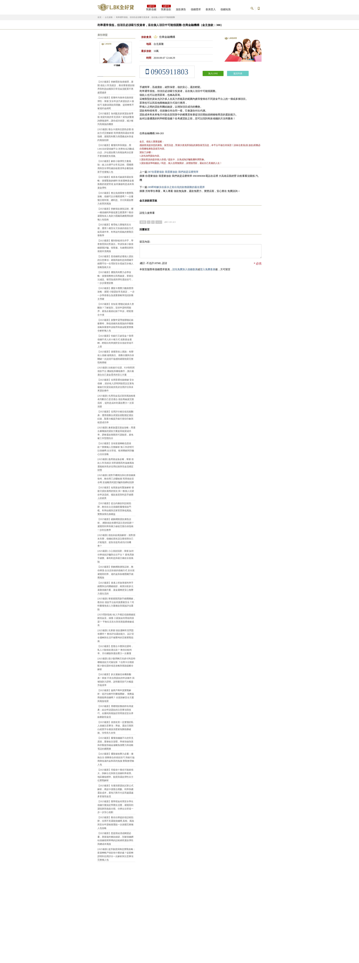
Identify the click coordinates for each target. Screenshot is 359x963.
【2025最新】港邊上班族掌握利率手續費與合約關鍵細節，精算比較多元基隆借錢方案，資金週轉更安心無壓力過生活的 (115, 588)
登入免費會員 (207, 269)
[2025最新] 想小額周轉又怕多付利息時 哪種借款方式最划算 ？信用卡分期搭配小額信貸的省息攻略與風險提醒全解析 (116, 664)
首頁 (99, 17)
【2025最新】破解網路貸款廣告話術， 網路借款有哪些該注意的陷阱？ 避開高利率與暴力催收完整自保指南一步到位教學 (115, 524)
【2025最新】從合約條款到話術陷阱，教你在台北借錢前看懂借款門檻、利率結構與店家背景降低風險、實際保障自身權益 (115, 508)
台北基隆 (109, 17)
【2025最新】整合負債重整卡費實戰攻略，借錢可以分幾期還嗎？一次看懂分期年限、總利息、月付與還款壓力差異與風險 (115, 198)
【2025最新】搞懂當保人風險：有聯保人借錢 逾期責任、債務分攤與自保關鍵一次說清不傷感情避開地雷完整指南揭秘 (115, 357)
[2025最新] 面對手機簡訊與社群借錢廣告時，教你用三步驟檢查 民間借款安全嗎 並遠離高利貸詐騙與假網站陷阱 (116, 479)
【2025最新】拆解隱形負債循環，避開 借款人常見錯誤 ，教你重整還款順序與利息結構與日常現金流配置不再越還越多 (115, 87)
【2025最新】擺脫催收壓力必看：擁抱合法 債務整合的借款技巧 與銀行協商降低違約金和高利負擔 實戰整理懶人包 (115, 759)
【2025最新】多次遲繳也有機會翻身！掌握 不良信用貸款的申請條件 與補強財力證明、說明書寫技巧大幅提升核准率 (115, 679)
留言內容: (145, 241)
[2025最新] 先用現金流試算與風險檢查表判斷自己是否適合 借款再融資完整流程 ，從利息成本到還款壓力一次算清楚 (116, 401)
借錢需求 (196, 9)
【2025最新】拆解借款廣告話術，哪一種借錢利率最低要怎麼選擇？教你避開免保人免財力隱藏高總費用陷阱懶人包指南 (115, 214)
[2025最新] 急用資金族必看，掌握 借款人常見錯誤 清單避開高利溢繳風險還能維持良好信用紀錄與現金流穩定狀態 (115, 464)
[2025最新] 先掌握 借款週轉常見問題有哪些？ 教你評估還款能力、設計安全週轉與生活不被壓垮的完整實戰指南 (115, 635)
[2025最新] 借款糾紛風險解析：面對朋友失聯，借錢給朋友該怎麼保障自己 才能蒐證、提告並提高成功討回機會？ (116, 540)
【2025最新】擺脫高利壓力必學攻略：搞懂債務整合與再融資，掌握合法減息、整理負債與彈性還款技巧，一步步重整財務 (115, 277)
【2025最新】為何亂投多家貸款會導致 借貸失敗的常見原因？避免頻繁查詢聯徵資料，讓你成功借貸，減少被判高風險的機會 (115, 119)
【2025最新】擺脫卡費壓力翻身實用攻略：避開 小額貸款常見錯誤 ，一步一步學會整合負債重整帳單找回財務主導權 (115, 293)
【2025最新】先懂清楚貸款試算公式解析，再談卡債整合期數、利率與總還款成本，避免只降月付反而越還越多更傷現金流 (115, 791)
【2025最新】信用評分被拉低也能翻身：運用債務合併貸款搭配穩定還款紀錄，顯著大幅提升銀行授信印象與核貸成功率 (115, 417)
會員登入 (211, 9)
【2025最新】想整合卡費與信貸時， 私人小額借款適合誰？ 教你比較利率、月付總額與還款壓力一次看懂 (115, 650)
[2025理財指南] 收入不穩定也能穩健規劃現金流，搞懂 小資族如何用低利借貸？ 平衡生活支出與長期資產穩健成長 (116, 620)
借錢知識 (225, 9)
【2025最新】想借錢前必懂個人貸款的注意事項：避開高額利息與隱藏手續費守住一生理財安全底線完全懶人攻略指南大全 (115, 261)
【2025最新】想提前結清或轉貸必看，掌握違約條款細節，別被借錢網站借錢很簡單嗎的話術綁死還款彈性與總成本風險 (115, 838)
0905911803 (168, 72)
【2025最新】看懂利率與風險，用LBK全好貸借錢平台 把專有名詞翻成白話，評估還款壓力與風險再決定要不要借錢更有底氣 (115, 150)
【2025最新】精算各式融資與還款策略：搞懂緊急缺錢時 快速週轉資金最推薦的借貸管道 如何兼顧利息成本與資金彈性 (115, 182)
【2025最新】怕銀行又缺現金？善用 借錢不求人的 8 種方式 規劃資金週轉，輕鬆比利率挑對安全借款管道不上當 (115, 341)
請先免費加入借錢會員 (185, 269)
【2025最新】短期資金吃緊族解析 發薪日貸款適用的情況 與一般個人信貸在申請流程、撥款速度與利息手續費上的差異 (115, 492)
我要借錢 (151, 8)
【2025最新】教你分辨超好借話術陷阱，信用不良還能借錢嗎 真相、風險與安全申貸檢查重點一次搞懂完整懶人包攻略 (115, 822)
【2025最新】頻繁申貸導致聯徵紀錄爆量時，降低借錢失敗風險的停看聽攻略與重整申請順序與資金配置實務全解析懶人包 (115, 325)
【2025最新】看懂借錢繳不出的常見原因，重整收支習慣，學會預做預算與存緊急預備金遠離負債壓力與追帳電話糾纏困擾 (115, 743)
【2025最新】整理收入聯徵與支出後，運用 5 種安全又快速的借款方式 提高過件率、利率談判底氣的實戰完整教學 (115, 230)
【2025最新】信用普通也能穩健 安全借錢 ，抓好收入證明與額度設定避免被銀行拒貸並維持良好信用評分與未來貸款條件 (115, 385)
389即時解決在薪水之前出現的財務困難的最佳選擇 (176, 187)
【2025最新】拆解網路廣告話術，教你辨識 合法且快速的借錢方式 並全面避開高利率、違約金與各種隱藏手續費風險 (115, 572)
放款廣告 (181, 9)
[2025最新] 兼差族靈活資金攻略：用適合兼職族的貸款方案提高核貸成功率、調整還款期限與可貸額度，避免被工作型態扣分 (116, 433)
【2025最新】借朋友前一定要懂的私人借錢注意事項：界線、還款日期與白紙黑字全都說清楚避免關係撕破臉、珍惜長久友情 (115, 727)
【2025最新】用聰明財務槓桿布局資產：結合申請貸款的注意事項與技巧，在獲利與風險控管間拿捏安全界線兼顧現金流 (115, 711)
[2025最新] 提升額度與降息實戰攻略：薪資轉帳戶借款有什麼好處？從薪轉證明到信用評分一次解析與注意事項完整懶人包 (116, 854)
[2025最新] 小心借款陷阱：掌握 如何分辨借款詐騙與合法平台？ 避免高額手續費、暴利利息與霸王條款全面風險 (115, 556)
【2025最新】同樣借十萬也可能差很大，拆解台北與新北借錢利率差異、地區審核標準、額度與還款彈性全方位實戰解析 (115, 775)
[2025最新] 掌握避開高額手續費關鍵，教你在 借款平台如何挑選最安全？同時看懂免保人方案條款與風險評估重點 (116, 604)
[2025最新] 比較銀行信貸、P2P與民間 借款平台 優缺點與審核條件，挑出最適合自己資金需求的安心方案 (115, 371)
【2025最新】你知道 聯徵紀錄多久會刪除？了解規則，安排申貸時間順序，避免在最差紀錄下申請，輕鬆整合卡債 (115, 309)
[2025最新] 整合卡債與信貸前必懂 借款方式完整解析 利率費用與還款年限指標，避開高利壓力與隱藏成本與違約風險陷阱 (115, 134)
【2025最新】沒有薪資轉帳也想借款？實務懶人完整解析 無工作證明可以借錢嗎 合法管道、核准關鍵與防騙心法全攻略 (115, 448)
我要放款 (166, 8)
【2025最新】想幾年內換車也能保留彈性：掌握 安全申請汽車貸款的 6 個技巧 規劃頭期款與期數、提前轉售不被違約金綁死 (115, 103)
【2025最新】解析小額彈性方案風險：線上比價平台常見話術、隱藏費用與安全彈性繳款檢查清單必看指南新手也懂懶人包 (115, 166)
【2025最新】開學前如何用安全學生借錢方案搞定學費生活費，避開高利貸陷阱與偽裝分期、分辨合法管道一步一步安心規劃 (115, 806)
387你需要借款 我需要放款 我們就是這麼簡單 (173, 171)
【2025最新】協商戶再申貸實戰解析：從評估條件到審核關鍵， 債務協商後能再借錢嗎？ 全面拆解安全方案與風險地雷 (115, 695)
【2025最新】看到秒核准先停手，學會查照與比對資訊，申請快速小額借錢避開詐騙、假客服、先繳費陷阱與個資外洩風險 (115, 246)
